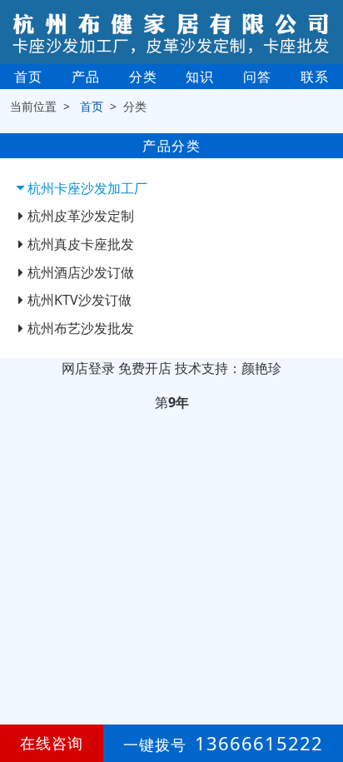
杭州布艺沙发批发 (80, 328)
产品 (86, 76)
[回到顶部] (321, 698)
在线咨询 (51, 743)
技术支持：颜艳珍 (228, 368)
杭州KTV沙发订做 (79, 300)
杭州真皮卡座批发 (80, 244)
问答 (257, 76)
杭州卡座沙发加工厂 (87, 188)
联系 (315, 76)
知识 (200, 76)
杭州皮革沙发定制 (80, 216)
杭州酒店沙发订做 (80, 272)
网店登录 (88, 368)
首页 (28, 76)
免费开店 (145, 368)
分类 (143, 76)
